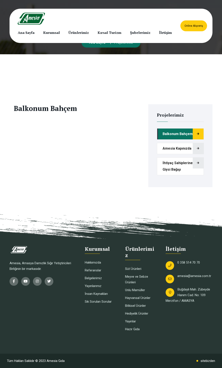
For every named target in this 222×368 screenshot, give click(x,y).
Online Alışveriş (193, 25)
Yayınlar (130, 321)
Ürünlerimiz (79, 32)
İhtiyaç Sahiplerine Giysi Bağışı (178, 166)
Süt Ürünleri (133, 269)
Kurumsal (51, 32)
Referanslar (93, 270)
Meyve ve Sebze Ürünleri (136, 279)
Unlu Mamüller (135, 290)
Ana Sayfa (26, 32)
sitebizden (208, 361)
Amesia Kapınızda (177, 148)
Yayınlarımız (93, 286)
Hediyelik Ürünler (136, 313)
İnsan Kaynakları (96, 294)
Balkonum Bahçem (178, 134)
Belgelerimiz (93, 278)
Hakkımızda (93, 262)
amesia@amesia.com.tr (194, 276)
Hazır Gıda (132, 329)
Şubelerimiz (140, 32)
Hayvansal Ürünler (137, 298)
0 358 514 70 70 (188, 262)
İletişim (165, 32)
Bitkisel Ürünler (135, 306)
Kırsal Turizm (109, 32)
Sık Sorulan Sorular (98, 302)
